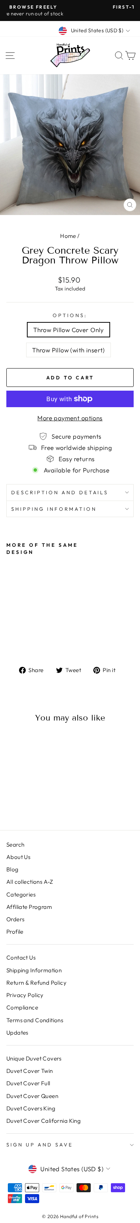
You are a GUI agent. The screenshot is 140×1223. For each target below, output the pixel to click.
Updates (17, 1032)
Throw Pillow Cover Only (68, 330)
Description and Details (59, 492)
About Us (18, 856)
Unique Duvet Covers (34, 1058)
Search (15, 844)
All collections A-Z (29, 881)
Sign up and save (39, 1145)
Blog (12, 869)
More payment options (69, 418)
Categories (20, 894)
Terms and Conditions (34, 1020)
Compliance (22, 1007)
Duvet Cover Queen (32, 1096)
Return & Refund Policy (36, 982)
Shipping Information (34, 970)
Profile (15, 931)
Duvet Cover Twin (29, 1070)
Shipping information (54, 509)
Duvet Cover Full (28, 1083)
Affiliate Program (29, 906)
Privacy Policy (25, 995)
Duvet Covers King (30, 1108)
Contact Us (20, 957)
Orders (15, 919)
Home (68, 235)
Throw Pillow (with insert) (68, 350)
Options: (70, 315)
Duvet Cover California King (43, 1120)
